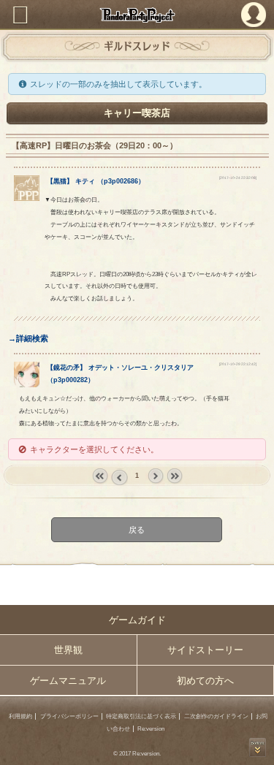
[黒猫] (26, 198)
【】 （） (96, 181)
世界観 (68, 649)
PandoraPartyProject (137, 15)
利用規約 (20, 716)
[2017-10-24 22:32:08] (237, 178)
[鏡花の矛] (26, 384)
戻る (137, 529)
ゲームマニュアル (68, 680)
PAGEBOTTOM (257, 747)
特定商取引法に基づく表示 (141, 716)
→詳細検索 (28, 338)
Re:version (150, 729)
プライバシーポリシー (69, 716)
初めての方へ (205, 680)
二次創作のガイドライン (216, 716)
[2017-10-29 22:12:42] (237, 364)
